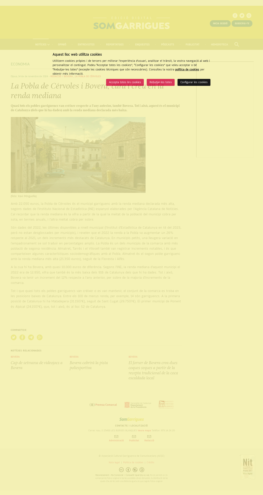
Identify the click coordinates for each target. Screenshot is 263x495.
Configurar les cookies (194, 82)
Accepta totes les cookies (125, 82)
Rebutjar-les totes (161, 82)
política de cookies (187, 69)
